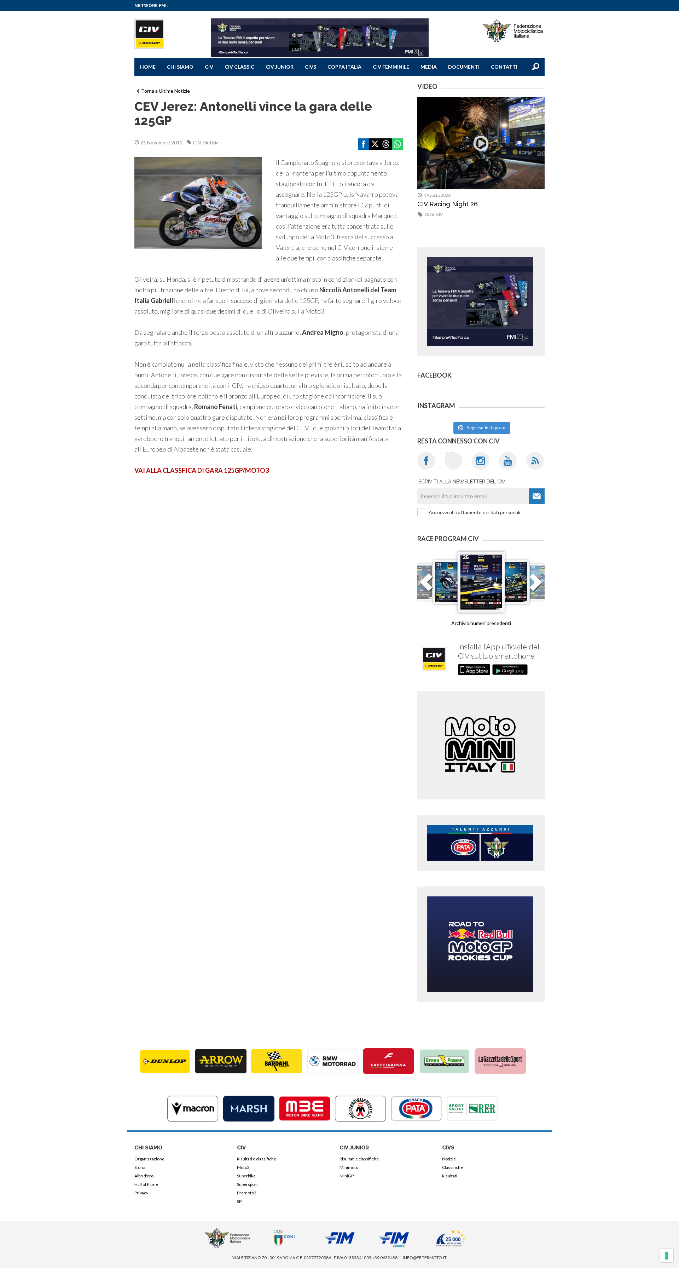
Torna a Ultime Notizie (165, 91)
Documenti (464, 67)
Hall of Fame (146, 1184)
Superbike (246, 1175)
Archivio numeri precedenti (481, 623)
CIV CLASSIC (239, 67)
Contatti (504, 67)
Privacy (141, 1192)
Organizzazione (149, 1158)
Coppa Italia (344, 67)
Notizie (211, 142)
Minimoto (349, 1167)
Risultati (449, 1175)
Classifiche (452, 1167)
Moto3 (243, 1167)
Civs (310, 67)
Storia (139, 1167)
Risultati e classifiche (256, 1158)
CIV (209, 67)
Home (148, 67)
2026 (429, 214)
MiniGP (347, 1175)
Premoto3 (246, 1192)
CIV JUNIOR (280, 67)
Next (536, 586)
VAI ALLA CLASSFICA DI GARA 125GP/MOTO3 (201, 470)
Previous (426, 586)
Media (428, 67)
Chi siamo (180, 67)
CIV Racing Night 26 (447, 204)
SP (239, 1201)
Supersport (247, 1184)
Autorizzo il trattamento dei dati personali (474, 512)
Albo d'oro (143, 1175)
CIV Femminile (391, 67)
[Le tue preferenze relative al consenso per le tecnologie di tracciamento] (666, 1255)
